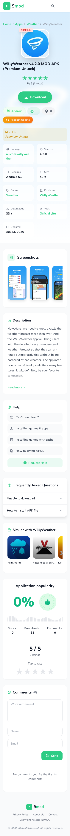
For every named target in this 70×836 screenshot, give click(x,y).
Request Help (37, 463)
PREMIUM (26, 30)
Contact (53, 814)
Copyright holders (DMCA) (35, 820)
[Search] (53, 6)
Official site (48, 214)
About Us (38, 814)
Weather (12, 195)
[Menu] (63, 6)
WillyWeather (50, 195)
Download (38, 97)
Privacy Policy (20, 814)
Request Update (20, 120)
